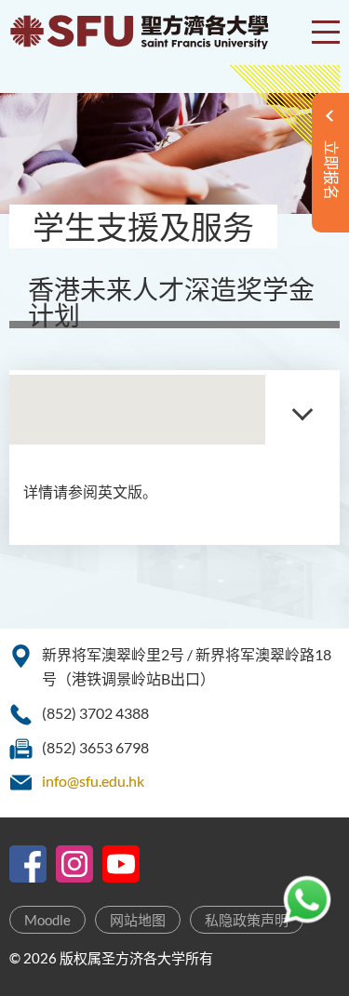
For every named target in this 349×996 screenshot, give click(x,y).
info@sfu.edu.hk (93, 781)
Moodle (47, 919)
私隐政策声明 (247, 919)
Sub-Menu (302, 410)
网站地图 (138, 919)
